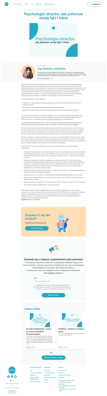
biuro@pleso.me (63, 370)
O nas (31, 4)
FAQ (31, 370)
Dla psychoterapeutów (49, 4)
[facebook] (8, 376)
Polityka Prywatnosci (36, 373)
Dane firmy (61, 373)
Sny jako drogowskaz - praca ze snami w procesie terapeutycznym (38, 331)
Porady (26, 4)
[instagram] (12, 376)
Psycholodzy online (49, 373)
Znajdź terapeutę (17, 4)
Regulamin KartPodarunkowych (34, 378)
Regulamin (33, 375)
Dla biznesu (39, 4)
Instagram (61, 377)
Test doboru (47, 370)
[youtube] (15, 376)
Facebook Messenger (65, 375)
